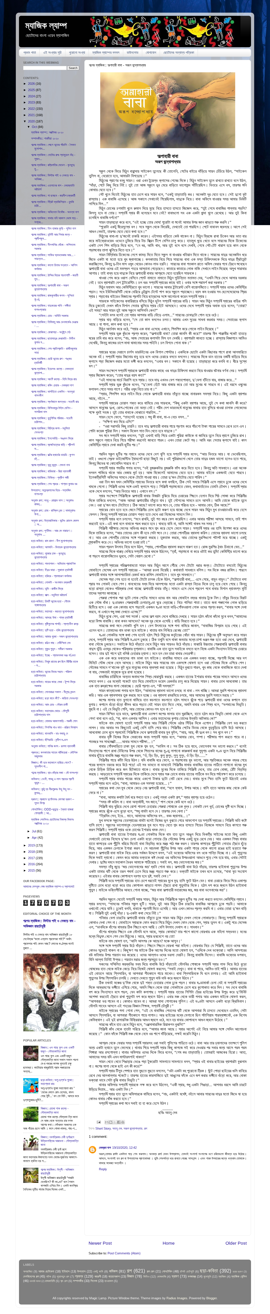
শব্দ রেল (64, 1281)
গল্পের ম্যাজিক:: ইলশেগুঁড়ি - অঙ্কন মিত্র (52, 438)
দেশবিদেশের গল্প (31, 1276)
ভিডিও (146, 1276)
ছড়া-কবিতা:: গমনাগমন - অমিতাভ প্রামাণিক (53, 563)
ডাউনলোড (132, 53)
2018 (32, 851)
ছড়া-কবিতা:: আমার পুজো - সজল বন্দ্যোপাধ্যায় (54, 636)
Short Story (103, 1128)
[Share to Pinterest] (123, 1122)
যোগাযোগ (151, 53)
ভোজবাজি (161, 1276)
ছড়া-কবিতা (209, 1271)
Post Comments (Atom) (124, 1253)
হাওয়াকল (108, 1281)
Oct (35, 127)
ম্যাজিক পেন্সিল (239, 1276)
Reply (103, 1169)
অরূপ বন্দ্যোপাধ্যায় (133, 1128)
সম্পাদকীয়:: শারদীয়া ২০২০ (45, 138)
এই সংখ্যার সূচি (52, 53)
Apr (35, 837)
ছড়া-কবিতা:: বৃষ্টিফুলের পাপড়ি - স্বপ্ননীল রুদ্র (54, 624)
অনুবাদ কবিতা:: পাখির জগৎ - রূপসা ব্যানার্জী (53, 746)
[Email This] (107, 1122)
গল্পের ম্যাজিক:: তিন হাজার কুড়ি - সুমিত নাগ (53, 228)
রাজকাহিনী (50, 1281)
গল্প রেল (151, 1271)
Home (169, 1243)
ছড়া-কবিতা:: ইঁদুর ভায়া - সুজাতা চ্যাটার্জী (52, 570)
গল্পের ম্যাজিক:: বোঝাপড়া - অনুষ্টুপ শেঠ (50, 332)
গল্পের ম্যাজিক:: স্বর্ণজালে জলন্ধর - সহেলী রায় (55, 401)
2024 (32, 96)
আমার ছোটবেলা (46, 1271)
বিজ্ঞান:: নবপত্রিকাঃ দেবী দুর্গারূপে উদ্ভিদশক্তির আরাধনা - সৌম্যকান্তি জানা (59, 1141)
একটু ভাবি (98, 1271)
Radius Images (176, 1298)
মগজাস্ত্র (192, 1276)
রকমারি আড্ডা (35, 1281)
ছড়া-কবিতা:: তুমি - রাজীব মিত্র (47, 588)
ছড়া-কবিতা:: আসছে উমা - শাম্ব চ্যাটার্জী (52, 617)
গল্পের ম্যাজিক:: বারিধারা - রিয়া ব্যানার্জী (51, 471)
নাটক (48, 1276)
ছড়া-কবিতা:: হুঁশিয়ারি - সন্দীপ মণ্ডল (49, 740)
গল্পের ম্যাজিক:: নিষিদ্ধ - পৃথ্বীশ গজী (50, 477)
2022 (32, 108)
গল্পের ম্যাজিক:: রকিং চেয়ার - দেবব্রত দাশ (52, 385)
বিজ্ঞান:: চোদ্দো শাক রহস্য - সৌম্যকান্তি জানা (55, 1110)
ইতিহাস (66, 1271)
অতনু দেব (117, 1128)
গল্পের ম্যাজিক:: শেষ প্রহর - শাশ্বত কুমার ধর (54, 484)
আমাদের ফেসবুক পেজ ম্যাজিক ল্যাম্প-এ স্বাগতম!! (48, 886)
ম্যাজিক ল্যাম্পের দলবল (105, 53)
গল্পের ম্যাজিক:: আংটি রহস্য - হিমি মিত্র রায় (54, 379)
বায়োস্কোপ (114, 1276)
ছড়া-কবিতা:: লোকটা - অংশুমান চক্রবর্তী (51, 582)
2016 (32, 864)
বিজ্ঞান (130, 1276)
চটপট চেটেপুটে (187, 1271)
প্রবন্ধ (79, 1276)
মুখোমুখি (207, 1276)
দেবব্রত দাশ (105, 1147)
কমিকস (113, 1271)
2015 (32, 870)
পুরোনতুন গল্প (63, 1276)
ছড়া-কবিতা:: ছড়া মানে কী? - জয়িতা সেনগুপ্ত (54, 698)
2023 (32, 102)
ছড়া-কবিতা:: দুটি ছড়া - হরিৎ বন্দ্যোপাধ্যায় (52, 630)
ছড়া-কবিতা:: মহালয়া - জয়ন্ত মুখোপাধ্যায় (52, 611)
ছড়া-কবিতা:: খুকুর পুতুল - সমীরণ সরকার (51, 649)
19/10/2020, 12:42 (124, 1147)
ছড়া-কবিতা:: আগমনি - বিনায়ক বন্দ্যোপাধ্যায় (53, 547)
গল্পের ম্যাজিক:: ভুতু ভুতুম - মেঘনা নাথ (50, 465)
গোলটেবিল (167, 1271)
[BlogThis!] (111, 1122)
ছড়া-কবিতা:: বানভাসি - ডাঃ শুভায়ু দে (49, 733)
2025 (32, 90)
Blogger (211, 1298)
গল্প (145, 1128)
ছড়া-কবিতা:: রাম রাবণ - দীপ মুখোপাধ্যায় (51, 541)
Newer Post (100, 1243)
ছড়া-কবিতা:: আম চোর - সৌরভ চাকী (49, 704)
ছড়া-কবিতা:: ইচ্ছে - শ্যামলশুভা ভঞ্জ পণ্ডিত (53, 655)
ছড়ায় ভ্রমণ (238, 1271)
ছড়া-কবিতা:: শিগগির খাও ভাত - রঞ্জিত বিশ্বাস (54, 727)
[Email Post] (98, 1122)
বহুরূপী (97, 1276)
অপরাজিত (27, 1271)
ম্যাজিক (222, 1276)
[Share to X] (115, 1122)
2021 (32, 115)
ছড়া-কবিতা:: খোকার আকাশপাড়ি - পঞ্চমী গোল (54, 721)
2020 (32, 121)
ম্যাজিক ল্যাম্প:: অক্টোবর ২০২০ (47, 132)
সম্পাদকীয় (78, 1281)
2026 (32, 83)
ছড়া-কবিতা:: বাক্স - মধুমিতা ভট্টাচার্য (49, 595)
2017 (32, 858)
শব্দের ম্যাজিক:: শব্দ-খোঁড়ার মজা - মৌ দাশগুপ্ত (54, 772)
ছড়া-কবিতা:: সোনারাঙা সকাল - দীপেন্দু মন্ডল (53, 692)
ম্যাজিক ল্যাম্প (46, 25)
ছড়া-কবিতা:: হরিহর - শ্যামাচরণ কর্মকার (51, 576)
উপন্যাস (81, 1271)
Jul (34, 831)
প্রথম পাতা (29, 53)
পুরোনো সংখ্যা (77, 53)
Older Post (236, 1243)
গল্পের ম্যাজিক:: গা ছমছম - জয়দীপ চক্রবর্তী (53, 195)
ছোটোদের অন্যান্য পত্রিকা (178, 53)
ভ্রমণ (175, 1276)
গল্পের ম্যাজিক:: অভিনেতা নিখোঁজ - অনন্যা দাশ (55, 212)
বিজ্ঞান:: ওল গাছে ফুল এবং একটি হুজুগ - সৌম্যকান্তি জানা (57, 1049)
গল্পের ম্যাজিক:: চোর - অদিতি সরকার (49, 315)
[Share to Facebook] (119, 1122)
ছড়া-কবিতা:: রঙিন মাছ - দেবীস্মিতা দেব (50, 643)
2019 (32, 845)
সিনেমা (93, 1281)
